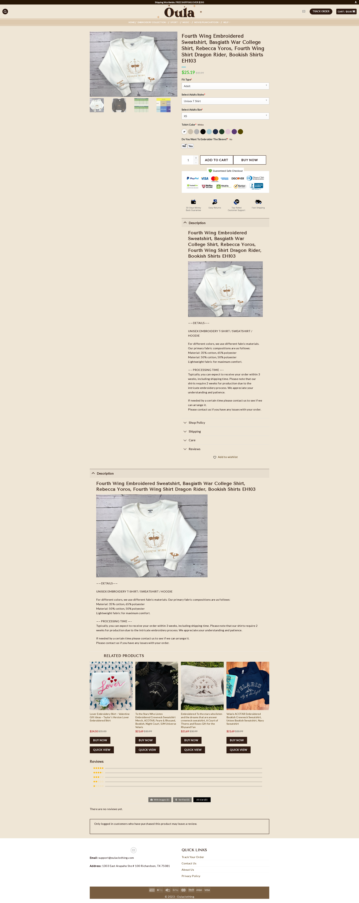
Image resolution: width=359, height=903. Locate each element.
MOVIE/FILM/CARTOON (206, 22)
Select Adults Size (192, 109)
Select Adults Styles (193, 94)
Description (105, 473)
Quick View (102, 749)
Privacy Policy (191, 876)
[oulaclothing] (179, 11)
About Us (188, 869)
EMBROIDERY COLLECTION (152, 22)
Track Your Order (193, 857)
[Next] (269, 709)
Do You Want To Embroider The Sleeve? (205, 139)
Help (226, 22)
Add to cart (216, 160)
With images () (161, 799)
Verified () (184, 799)
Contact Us (189, 863)
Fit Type (187, 79)
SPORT (174, 22)
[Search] (5, 11)
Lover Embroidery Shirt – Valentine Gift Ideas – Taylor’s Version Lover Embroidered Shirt (110, 717)
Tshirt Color (189, 124)
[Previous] (90, 709)
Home (132, 22)
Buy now (249, 160)
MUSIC (186, 22)
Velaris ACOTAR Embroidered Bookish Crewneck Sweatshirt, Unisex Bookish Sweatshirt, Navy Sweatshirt (245, 718)
